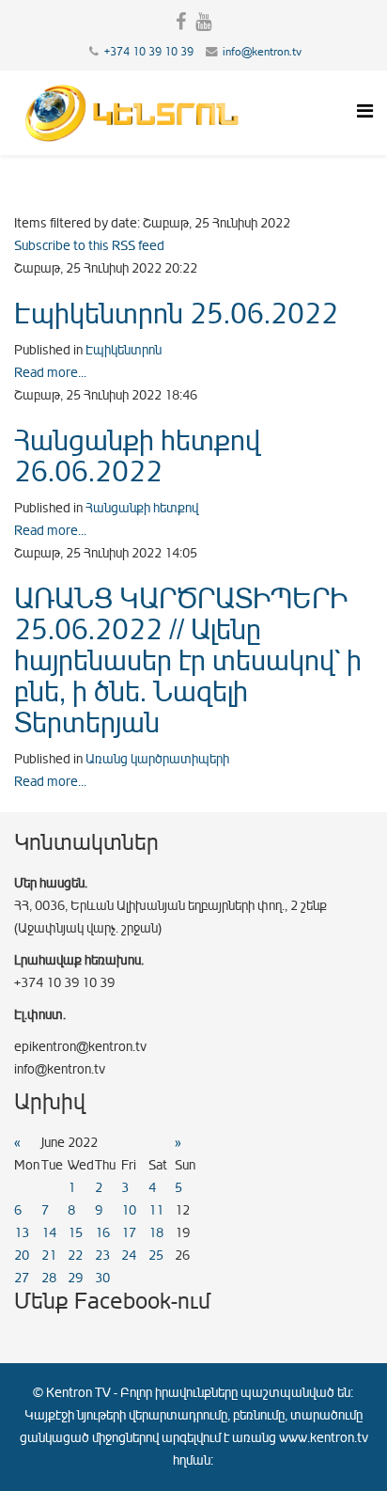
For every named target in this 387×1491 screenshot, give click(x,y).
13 (21, 1233)
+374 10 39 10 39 (149, 51)
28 (48, 1278)
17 (128, 1233)
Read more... (50, 373)
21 (48, 1255)
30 (102, 1278)
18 (155, 1233)
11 (155, 1210)
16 (102, 1233)
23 (102, 1255)
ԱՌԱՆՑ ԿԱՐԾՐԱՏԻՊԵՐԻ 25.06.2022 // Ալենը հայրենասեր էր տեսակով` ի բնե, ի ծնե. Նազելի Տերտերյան (188, 661)
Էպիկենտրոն (123, 350)
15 (75, 1233)
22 (75, 1255)
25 (155, 1255)
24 (128, 1255)
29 (75, 1278)
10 (128, 1210)
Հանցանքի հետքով (141, 508)
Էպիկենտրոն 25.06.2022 (176, 314)
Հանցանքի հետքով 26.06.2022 (137, 456)
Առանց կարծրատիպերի (157, 759)
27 (21, 1278)
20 (21, 1255)
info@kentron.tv (262, 51)
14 (48, 1233)
